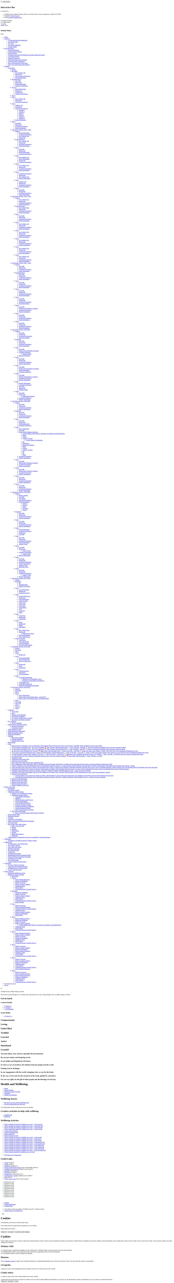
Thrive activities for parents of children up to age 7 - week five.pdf (23, 1129)
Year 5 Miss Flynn (24, 630)
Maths (24, 435)
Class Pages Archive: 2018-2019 (21, 492)
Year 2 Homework (24, 695)
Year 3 (13, 95)
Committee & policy (17, 728)
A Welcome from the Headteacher (17, 40)
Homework (18, 74)
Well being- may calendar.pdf (12, 1155)
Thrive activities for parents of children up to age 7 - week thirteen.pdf (24, 1142)
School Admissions (13, 50)
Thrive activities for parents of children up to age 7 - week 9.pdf (22, 1139)
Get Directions (9, 1009)
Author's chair (26, 554)
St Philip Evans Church (11, 1169)
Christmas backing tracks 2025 (20, 759)
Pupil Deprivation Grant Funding (17, 60)
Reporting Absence (13, 816)
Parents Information (24, 245)
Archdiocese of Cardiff (14, 858)
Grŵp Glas (22, 606)
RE (23, 442)
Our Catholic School (14, 845)
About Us (7, 38)
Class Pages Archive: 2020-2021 (21, 329)
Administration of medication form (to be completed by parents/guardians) (29, 837)
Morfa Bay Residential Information (29, 685)
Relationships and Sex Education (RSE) (19, 855)
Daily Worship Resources (22, 879)
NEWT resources (17, 723)
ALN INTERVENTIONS (22, 803)
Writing (14, 827)
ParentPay (7, 1171)
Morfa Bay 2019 (23, 567)
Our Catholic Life (20, 73)
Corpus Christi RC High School (17, 861)
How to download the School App (18, 63)
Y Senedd (11, 710)
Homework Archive (28, 633)
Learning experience (25, 352)
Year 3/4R (18, 702)
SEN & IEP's (19, 941)
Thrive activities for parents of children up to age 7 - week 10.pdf (23, 1140)
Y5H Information (24, 674)
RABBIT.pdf (8, 1115)
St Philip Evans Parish (14, 853)
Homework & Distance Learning (28, 308)
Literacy (24, 437)
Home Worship (19, 902)
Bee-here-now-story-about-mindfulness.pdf (16, 1102)
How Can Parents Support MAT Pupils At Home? (29, 813)
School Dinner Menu (14, 814)
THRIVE (18, 798)
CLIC (20, 609)
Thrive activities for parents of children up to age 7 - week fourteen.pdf (24, 1144)
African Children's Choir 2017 (20, 785)
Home (6, 37)
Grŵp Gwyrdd (23, 601)
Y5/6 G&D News (24, 682)
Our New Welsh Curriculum (16, 865)
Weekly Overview (20, 883)
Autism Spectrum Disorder (23, 808)
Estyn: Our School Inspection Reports (19, 64)
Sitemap (6, 1203)
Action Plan (15, 711)
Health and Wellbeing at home (16, 873)
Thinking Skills (26, 354)
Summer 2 (22, 118)
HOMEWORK (23, 585)
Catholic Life (19, 92)
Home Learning (23, 495)
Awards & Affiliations (14, 45)
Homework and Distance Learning (29, 351)
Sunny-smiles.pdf (9, 1134)
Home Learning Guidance (22, 884)
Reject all (3, 1232)
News (20, 666)
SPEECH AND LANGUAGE (24, 800)
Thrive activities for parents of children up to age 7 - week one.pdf (23, 1124)
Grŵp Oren (22, 604)
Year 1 (17, 147)
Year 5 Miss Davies (24, 637)
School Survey (8, 1174)
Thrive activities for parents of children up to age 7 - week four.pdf (23, 1127)
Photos (21, 625)
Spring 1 (21, 113)
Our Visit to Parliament (18, 716)
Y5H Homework (24, 671)
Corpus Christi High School (12, 1167)
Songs (20, 622)
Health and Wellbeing (14, 734)
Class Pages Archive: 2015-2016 (21, 646)
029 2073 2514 (15, 16)
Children (6, 66)
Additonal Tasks (20, 964)
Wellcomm (15, 835)
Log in (4, 24)
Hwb (5, 1177)
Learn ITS (22, 611)
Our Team (11, 43)
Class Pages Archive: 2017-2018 (21, 578)
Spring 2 (21, 115)
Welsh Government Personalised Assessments (21, 821)
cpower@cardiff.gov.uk (15, 17)
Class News (22, 615)
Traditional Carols (17, 757)
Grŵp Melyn (22, 607)
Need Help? (15, 876)
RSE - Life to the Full (18, 826)
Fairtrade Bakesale (17, 739)
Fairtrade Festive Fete (18, 741)
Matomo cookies (10, 1261)
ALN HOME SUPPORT (22, 796)
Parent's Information (24, 178)
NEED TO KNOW (24, 586)
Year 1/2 (14, 87)
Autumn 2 (22, 112)
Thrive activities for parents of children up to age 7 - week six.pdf (23, 1137)
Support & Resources (18, 726)
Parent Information (20, 77)
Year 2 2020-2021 (24, 429)
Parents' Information (24, 364)
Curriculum (7, 863)
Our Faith (18, 81)
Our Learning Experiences (22, 76)
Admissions (7, 839)
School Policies (12, 53)
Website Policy (8, 1206)
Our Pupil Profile (13, 42)
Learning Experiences (21, 86)
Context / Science (27, 450)
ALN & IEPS (19, 954)
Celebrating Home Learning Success (25, 889)
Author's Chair (23, 544)
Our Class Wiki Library (25, 645)
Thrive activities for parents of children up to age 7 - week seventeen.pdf (25, 1150)
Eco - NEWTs (12, 721)
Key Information (9, 48)
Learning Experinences (25, 336)
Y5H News (22, 672)
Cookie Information (10, 1204)
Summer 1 (22, 116)
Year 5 (13, 103)
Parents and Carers (9, 787)
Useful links (22, 619)
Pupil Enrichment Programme (16, 731)
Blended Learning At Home (16, 874)
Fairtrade (10, 736)
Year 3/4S (18, 703)
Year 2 (17, 155)
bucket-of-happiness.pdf (11, 1132)
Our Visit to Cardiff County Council (22, 718)
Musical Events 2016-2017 (19, 782)
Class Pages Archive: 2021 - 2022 (21, 263)
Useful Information (24, 658)
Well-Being (25, 443)
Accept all (10, 1232)
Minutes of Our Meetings (19, 715)
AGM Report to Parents (15, 51)
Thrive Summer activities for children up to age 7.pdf (19, 1152)
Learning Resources (24, 596)
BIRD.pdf (7, 1116)
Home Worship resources (22, 918)
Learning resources (24, 593)
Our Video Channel (13, 790)
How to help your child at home (17, 824)
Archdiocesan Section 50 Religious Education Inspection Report (26, 55)
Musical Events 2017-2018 (19, 780)
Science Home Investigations (34, 440)
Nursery (14, 69)
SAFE (20, 612)
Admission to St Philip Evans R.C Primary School (22, 840)
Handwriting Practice (28, 396)
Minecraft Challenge (28, 445)
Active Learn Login (10, 1179)
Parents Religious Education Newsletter (19, 857)
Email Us (8, 1007)
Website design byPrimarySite (13, 1210)
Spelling (14, 832)
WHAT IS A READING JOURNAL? (33, 681)
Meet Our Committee (18, 737)
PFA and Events (12, 822)
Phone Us (8, 1006)
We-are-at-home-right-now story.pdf (14, 1104)
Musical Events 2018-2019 (19, 779)
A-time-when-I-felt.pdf (10, 1131)
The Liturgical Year (13, 850)
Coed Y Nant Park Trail (14, 870)
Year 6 (13, 121)
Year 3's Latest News (25, 661)
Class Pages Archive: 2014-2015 (21, 687)
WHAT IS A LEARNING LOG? (32, 679)
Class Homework (24, 643)
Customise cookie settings (22, 1232)
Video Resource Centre (14, 729)
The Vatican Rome (13, 860)
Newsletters (22, 498)
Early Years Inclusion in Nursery (24, 809)
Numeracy (25, 508)
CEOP (6, 1164)
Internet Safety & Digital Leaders (17, 724)
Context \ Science (27, 438)
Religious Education (14, 848)
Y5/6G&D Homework (25, 684)
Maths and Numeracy (18, 834)
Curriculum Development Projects (17, 866)
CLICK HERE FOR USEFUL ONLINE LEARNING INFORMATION (43, 433)
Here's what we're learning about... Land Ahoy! (32, 697)
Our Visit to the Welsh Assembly (21, 720)
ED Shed (7, 1172)
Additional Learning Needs (16, 792)
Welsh (24, 507)
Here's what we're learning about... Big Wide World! (34, 698)
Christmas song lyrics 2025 (19, 761)
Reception (14, 71)
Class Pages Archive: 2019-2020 (21, 401)
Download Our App (10, 983)
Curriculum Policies (13, 56)
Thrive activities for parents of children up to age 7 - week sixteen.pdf (24, 1147)
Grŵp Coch (22, 602)
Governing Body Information (16, 61)
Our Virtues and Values (14, 847)
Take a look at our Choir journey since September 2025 (27, 762)
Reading (14, 829)
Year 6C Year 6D (20, 638)
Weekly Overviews (20, 972)
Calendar (10, 818)
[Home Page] (2, 1)
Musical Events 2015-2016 (19, 783)
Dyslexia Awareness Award (23, 805)
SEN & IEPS (19, 887)
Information (22, 627)
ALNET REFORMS (21, 801)
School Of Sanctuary (14, 58)
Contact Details (12, 47)
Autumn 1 (22, 110)
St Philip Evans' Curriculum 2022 (17, 868)
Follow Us (9, 1016)
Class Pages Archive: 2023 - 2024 (21, 129)
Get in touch (6, 1)
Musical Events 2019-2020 (19, 774)
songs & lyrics (26, 550)
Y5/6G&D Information (25, 677)
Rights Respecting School (15, 733)
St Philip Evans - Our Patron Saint (18, 844)
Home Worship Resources (22, 907)
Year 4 (13, 97)
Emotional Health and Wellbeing (24, 806)
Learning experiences (25, 372)
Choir (9, 744)
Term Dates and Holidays (15, 819)
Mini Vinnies (11, 742)
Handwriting (15, 831)
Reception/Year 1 (16, 79)
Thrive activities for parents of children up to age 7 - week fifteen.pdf (24, 1145)
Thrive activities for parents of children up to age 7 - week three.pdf (23, 1126)
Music (24, 455)
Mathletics (7, 1166)
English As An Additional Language (22, 793)
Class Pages (11, 68)
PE (23, 453)
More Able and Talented (18, 811)
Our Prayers (11, 852)
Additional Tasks (20, 886)
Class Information (24, 589)
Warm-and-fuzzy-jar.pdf (11, 1135)
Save (16, 1281)
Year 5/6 (17, 707)
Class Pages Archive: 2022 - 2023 (21, 196)
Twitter (6, 1162)
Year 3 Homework (24, 659)
